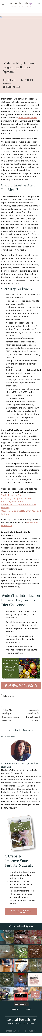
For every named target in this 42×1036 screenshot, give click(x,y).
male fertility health (28, 117)
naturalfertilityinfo (7, 932)
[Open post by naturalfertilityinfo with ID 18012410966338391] (35, 965)
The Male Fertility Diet (11, 495)
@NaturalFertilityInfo (21, 926)
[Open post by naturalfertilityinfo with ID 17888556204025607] (35, 980)
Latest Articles (13, 1031)
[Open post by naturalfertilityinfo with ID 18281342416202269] (35, 994)
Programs (14, 1009)
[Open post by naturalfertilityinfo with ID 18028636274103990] (21, 994)
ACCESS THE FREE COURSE (21, 911)
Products (28, 1009)
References (8, 696)
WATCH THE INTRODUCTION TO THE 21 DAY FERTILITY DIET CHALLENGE (21, 685)
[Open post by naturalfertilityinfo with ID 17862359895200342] (21, 965)
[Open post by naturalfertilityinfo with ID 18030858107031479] (35, 951)
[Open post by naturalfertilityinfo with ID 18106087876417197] (21, 937)
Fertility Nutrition (15, 730)
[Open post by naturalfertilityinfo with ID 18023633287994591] (7, 965)
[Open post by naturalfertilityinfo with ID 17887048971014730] (21, 980)
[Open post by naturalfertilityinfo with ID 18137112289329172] (7, 994)
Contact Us (30, 1031)
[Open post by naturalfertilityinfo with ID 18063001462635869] (7, 937)
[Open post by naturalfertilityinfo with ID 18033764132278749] (7, 980)
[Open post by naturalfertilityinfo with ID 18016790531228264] (35, 937)
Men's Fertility (28, 730)
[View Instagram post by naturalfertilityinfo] (13, 943)
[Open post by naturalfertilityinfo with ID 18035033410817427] (7, 951)
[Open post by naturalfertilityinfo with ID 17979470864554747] (21, 951)
